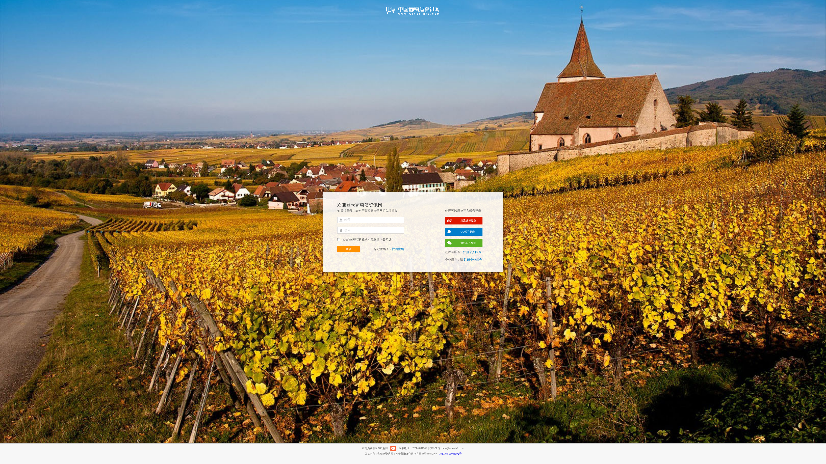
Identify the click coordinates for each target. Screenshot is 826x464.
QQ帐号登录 (468, 231)
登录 (348, 249)
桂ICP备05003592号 (450, 453)
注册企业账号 (473, 259)
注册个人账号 (472, 252)
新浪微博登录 (468, 220)
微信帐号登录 (468, 242)
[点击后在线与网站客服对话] (393, 448)
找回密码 (398, 249)
